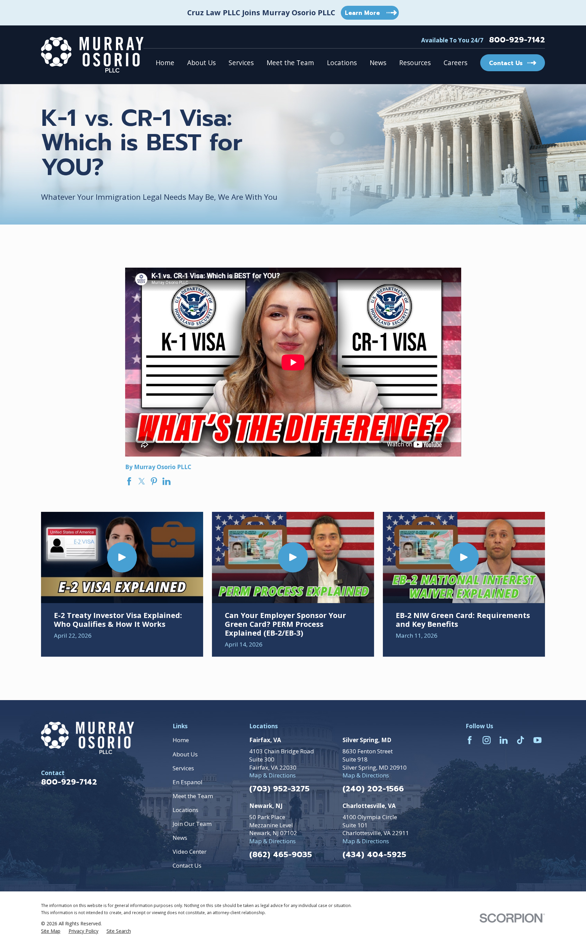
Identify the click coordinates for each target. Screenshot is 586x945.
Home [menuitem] (165, 62)
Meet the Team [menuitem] (290, 62)
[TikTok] (520, 740)
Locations (185, 810)
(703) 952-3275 (279, 789)
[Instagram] (487, 740)
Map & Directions (272, 775)
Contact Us (187, 865)
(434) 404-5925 (374, 855)
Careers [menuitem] (455, 62)
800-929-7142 (517, 40)
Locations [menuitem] (342, 62)
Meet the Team (193, 796)
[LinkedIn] (504, 740)
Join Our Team (192, 824)
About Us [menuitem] (201, 62)
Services (183, 768)
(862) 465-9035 (280, 855)
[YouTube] (537, 740)
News (180, 838)
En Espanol (187, 782)
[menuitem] (50, 931)
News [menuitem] (378, 62)
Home (181, 740)
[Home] (92, 54)
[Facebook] (470, 740)
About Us (185, 754)
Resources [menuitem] (415, 62)
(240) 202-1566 (373, 789)
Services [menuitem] (241, 62)
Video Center (190, 851)
